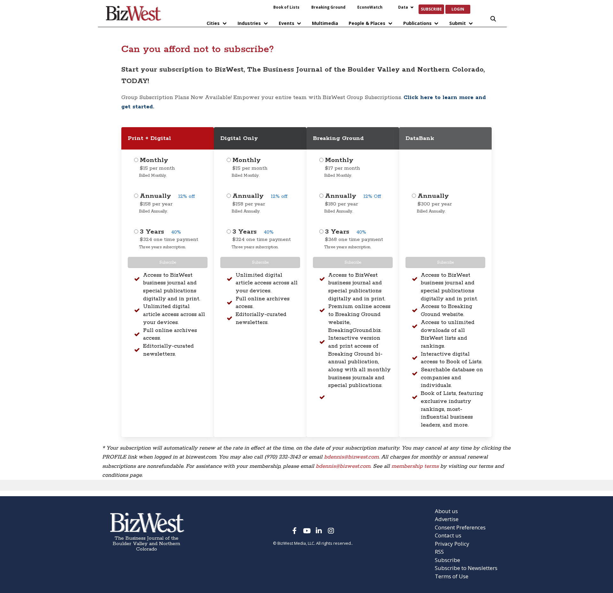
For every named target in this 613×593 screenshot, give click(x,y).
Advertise (446, 519)
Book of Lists (286, 7)
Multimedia (325, 23)
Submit (457, 23)
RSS (439, 551)
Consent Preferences (460, 527)
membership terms (415, 466)
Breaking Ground (328, 7)
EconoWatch (369, 7)
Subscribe (431, 9)
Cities (213, 23)
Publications (417, 23)
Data (403, 7)
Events (286, 23)
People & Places (367, 23)
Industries (249, 23)
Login (457, 9)
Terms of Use (451, 576)
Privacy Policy (452, 543)
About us (446, 511)
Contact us (448, 535)
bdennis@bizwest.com (351, 456)
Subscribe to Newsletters (466, 568)
